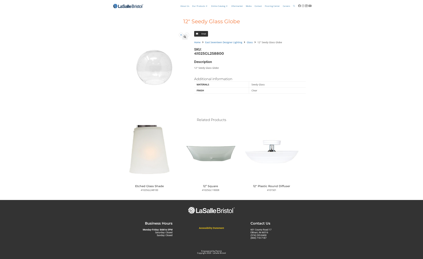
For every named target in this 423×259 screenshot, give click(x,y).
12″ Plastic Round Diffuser (271, 186)
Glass (250, 42)
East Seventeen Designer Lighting (223, 42)
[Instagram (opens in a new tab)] (303, 5)
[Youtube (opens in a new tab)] (310, 5)
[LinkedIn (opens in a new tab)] (306, 5)
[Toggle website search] (294, 6)
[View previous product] (181, 35)
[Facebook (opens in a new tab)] (299, 5)
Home (197, 42)
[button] (185, 37)
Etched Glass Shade (149, 186)
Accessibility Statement (211, 228)
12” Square (210, 186)
